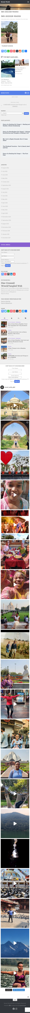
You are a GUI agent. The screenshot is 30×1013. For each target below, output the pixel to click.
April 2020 (5, 213)
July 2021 (4, 192)
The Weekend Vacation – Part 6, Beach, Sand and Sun (6, 81)
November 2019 (6, 216)
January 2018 (5, 234)
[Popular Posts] (11, 318)
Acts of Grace (11, 322)
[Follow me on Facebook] (26, 93)
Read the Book (5, 293)
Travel (10, 330)
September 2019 (6, 220)
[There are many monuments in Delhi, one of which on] (15, 435)
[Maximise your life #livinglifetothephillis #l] (15, 913)
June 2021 (5, 195)
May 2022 (4, 178)
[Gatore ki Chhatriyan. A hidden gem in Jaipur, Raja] (15, 405)
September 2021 (6, 185)
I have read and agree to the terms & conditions (14, 263)
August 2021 (5, 188)
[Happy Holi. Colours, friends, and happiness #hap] (15, 584)
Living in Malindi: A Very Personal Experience (20, 69)
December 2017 (6, 237)
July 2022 (4, 171)
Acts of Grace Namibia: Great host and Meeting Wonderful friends (18, 340)
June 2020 (5, 206)
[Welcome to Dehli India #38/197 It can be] (15, 763)
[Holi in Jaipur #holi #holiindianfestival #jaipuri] (15, 524)
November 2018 (6, 227)
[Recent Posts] (4, 318)
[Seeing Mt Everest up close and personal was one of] (15, 943)
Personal (18, 322)
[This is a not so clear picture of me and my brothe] (15, 644)
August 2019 (5, 223)
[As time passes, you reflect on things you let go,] (15, 823)
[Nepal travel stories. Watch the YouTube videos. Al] (15, 853)
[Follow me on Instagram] (28, 93)
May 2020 (4, 209)
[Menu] (28, 2)
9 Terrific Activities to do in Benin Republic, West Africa (17, 332)
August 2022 (5, 168)
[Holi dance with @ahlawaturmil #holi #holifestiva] (15, 494)
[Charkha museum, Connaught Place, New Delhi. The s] (15, 674)
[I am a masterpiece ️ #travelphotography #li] (15, 973)
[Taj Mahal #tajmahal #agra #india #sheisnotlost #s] (15, 614)
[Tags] (25, 318)
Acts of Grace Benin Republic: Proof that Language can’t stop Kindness (17, 324)
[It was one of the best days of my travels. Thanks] (15, 554)
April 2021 (5, 202)
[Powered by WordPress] (9, 1005)
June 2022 (5, 175)
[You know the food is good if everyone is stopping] (15, 734)
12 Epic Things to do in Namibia (17, 348)
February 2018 (6, 230)
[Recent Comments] (18, 318)
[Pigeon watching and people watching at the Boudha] (15, 883)
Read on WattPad (5, 301)
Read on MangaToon (6, 303)
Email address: (5, 259)
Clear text (3, 115)
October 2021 (5, 181)
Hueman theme (22, 1005)
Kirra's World (5, 2)
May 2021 (4, 199)
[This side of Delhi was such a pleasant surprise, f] (15, 704)
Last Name (4, 256)
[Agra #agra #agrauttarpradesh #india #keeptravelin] (15, 465)
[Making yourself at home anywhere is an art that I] (15, 793)
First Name (4, 252)
